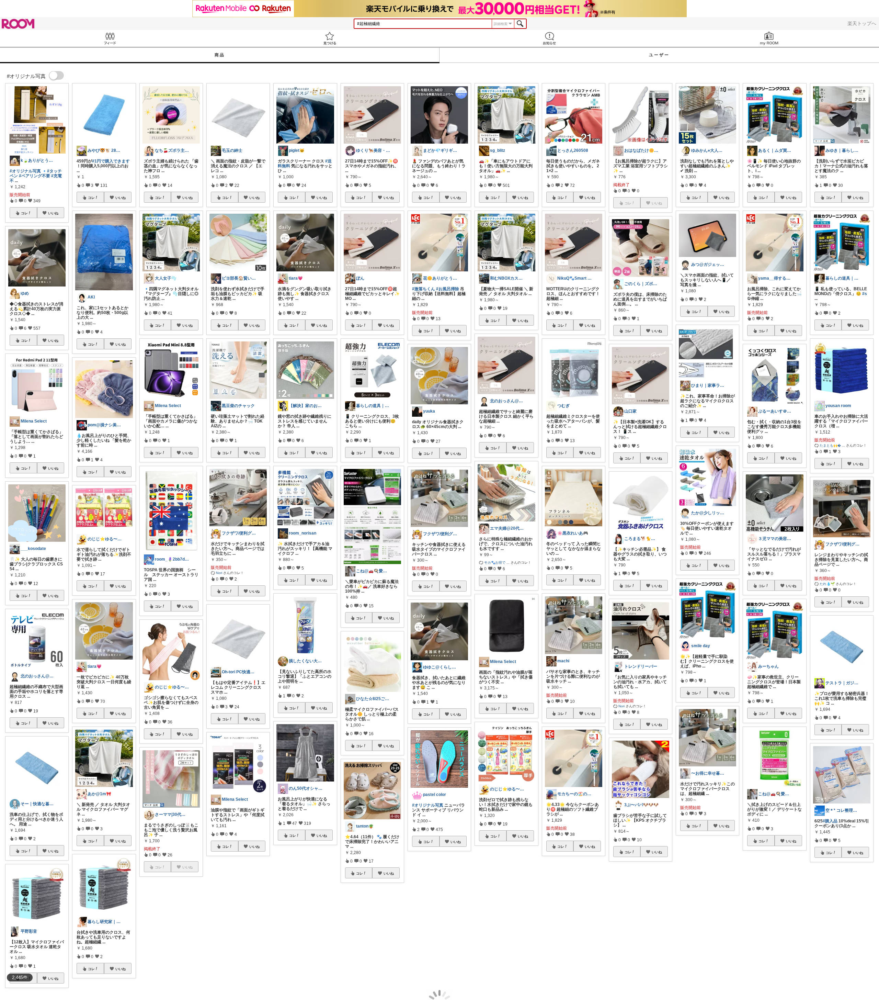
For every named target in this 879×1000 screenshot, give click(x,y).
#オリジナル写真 (25, 171)
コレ (24, 213)
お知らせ (549, 38)
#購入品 (830, 821)
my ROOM (769, 38)
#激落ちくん (423, 288)
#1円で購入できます (111, 161)
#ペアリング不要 (34, 175)
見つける (330, 38)
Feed (110, 38)
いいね (53, 213)
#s (864, 293)
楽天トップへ (861, 23)
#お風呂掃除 (447, 288)
